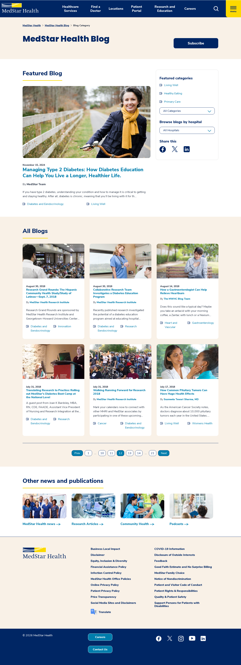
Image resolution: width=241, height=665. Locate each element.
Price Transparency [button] (103, 597)
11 (111, 453)
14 (139, 453)
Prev (77, 453)
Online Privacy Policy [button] (105, 585)
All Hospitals (171, 130)
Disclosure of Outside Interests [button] (174, 555)
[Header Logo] (18, 6)
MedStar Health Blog (57, 25)
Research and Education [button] (165, 9)
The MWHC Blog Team (177, 298)
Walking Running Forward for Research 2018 (119, 392)
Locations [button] (116, 9)
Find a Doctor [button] (95, 9)
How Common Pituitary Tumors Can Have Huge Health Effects (183, 392)
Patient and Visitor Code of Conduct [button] (178, 585)
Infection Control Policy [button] (106, 573)
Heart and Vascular (171, 325)
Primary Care (172, 102)
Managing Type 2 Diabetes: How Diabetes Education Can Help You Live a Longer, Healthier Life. (83, 173)
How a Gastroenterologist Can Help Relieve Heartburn (183, 291)
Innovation (64, 326)
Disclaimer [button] (97, 555)
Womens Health (202, 423)
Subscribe (196, 43)
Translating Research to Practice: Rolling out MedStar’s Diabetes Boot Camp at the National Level (53, 393)
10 (102, 453)
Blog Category (81, 25)
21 (152, 453)
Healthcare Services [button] (70, 9)
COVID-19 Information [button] (169, 549)
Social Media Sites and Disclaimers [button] (113, 603)
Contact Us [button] (100, 649)
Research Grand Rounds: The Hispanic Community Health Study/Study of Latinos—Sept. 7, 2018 (51, 293)
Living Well (98, 204)
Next (164, 453)
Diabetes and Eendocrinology (45, 204)
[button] (216, 8)
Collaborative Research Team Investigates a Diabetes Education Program (115, 293)
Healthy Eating (173, 93)
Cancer (102, 423)
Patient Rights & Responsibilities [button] (176, 591)
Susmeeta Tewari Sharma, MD (181, 399)
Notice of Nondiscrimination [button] (172, 579)
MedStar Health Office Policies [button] (111, 579)
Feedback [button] (160, 561)
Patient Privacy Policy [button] (105, 591)
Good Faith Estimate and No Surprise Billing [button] (183, 567)
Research (131, 326)
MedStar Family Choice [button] (169, 573)
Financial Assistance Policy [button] (108, 567)
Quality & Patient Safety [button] (170, 597)
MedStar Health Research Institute (49, 302)
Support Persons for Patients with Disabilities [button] (177, 604)
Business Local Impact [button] (105, 549)
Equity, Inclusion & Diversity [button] (109, 561)
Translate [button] (105, 612)
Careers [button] (190, 9)
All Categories (172, 111)
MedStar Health (32, 25)
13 (129, 453)
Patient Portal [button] (136, 9)
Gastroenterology (203, 323)
